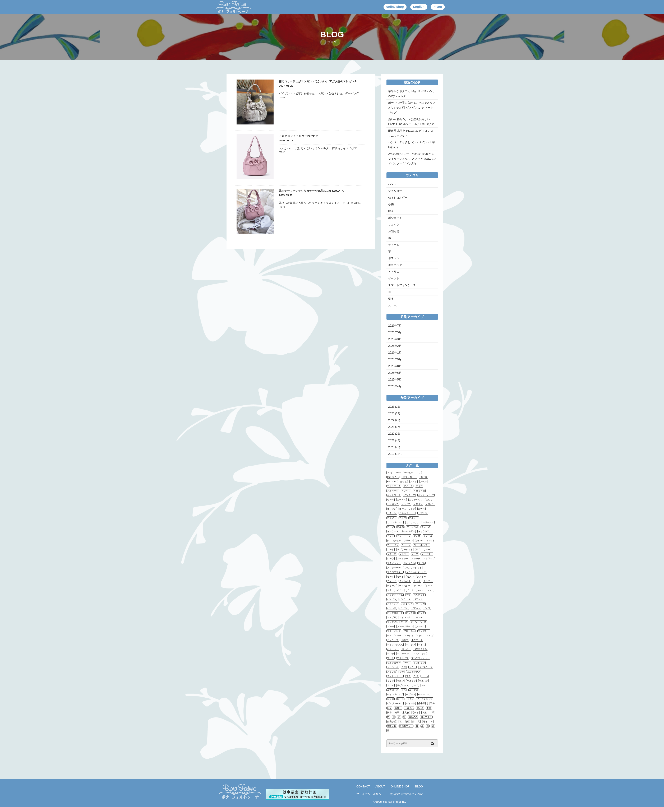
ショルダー (395, 190)
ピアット (415, 608)
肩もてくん (426, 717)
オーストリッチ (407, 508)
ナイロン (399, 590)
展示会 (420, 708)
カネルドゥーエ (407, 513)
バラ (408, 594)
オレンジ (391, 508)
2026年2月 (395, 345)
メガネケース (425, 667)
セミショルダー (398, 197)
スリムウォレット (413, 567)
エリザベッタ (416, 499)
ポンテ (390, 653)
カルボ (402, 518)
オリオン (418, 504)
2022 (391, 433)
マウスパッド (419, 653)
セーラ (400, 576)
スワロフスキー (395, 572)
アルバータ (392, 490)
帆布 (391, 298)
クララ (390, 536)
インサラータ (394, 495)
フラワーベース (418, 622)
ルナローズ (392, 690)
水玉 (424, 712)
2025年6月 (395, 372)
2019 (391, 453)
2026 (391, 406)
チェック (391, 581)
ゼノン (410, 576)
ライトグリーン (395, 676)
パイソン (391, 599)
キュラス (425, 527)
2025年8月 (395, 366)
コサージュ (392, 545)
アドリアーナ (394, 486)
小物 (391, 204)
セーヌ (390, 576)
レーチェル (423, 694)
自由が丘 (391, 721)
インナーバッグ (426, 495)
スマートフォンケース (402, 285)
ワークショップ (424, 699)
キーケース (392, 531)
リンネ (390, 685)
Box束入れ (409, 472)
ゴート (390, 549)
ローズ (400, 699)
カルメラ (413, 518)
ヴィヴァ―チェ (395, 703)
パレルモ (391, 608)
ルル (404, 690)
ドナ (389, 590)
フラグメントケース (397, 622)
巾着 (429, 708)
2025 (391, 413)
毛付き (415, 712)
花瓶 (407, 721)
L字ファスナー (409, 477)
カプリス (422, 513)
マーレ (407, 662)
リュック (393, 224)
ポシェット (395, 217)
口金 (389, 708)
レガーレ (410, 694)
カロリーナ (411, 522)
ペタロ (420, 635)
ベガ (389, 635)
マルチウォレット (420, 658)
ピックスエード (395, 613)
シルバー (403, 554)
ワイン (410, 699)
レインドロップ (395, 694)
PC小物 (423, 477)
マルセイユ (402, 658)
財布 (391, 211)
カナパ (421, 508)
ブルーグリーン (405, 626)
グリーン (408, 540)
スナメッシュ (394, 563)
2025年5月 (395, 379)
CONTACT (363, 786)
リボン (400, 680)
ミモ (404, 667)
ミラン (412, 667)
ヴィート (410, 703)
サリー (426, 549)
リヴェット (402, 685)
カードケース (427, 522)
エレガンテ (392, 504)
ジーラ (390, 558)
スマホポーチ (394, 567)
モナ (401, 671)
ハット (420, 590)
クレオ (417, 536)
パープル (403, 608)
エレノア (406, 504)
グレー (419, 540)
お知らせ (393, 231)
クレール (427, 536)
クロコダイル (394, 540)
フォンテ (418, 617)
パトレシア (407, 603)
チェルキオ (405, 581)
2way (389, 472)
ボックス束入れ (395, 644)
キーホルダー (408, 531)
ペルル (430, 635)
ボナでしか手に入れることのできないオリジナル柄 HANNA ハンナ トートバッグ (411, 107)
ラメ (416, 676)
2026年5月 (395, 332)
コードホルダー (421, 545)
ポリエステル (420, 649)
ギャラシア (423, 531)
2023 (391, 426)
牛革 (432, 712)
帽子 (397, 712)
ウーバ (390, 499)
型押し (398, 708)
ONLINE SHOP (400, 786)
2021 (391, 440)
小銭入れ (409, 708)
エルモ (429, 499)
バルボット (419, 594)
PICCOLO (392, 481)
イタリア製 (419, 490)
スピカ (421, 563)
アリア (419, 486)
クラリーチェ (404, 536)
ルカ (423, 685)
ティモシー (405, 585)
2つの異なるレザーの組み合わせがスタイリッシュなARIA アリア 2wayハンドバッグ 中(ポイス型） (412, 158)
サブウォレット (405, 549)
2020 (391, 447)
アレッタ (406, 490)
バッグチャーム (395, 594)
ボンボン (410, 644)
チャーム (393, 244)
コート (392, 291)
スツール (393, 305)
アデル (423, 481)
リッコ (424, 676)
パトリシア (392, 603)
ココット (430, 540)
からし (403, 481)
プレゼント (423, 631)
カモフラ (391, 518)
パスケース (405, 599)
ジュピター (426, 554)
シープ (414, 554)
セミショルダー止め (416, 572)
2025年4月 (395, 386)
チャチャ (427, 581)
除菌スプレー (406, 726)
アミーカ (408, 486)
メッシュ (391, 671)
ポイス (421, 644)
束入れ (405, 712)
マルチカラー (394, 662)
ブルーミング (394, 631)
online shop (395, 6)
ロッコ (390, 699)
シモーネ (391, 554)
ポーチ (392, 237)
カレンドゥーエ (395, 522)
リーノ (414, 685)
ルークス (413, 690)
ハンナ (430, 590)
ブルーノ (420, 626)
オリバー (430, 504)
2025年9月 (395, 359)
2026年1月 (395, 352)
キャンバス (412, 527)
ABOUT (380, 786)
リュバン (423, 680)
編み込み (413, 717)
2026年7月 (395, 325)
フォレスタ (405, 617)
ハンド (392, 184)
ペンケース (392, 640)
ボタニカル (417, 640)
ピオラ (426, 608)
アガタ (413, 481)
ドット (429, 585)
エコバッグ (395, 264)
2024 (391, 420)
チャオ (417, 581)
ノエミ (410, 590)
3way (398, 472)
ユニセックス (413, 671)
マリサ (390, 658)
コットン (406, 545)
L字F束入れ (393, 477)
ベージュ (409, 635)
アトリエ (393, 271)
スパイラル (409, 563)
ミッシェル (392, 667)
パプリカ (420, 603)
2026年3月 (395, 339)
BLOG (419, 786)
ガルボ (400, 527)
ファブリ (391, 617)
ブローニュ (409, 631)
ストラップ (429, 558)
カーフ (390, 527)
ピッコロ (410, 613)
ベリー (398, 635)
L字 (419, 472)
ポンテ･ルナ (403, 653)
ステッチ (415, 558)
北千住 (431, 703)
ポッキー (406, 649)
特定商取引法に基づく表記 (406, 794)
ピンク (421, 613)
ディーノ (418, 585)
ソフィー (421, 576)
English (418, 6)
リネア (390, 680)
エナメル (401, 499)
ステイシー (402, 558)
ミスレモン (419, 662)
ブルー (390, 626)
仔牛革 (421, 703)
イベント (393, 278)
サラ (418, 549)
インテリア (409, 495)
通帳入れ (391, 726)
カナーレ (391, 513)
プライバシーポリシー (370, 794)
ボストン (393, 258)
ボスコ (405, 640)
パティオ (418, 599)
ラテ (408, 676)
